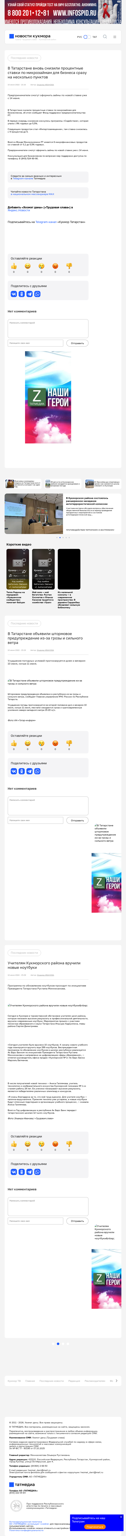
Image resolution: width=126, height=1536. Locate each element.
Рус (79, 37)
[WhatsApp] (37, 294)
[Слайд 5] (69, 537)
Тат (95, 37)
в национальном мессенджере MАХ (32, 194)
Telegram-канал (46, 222)
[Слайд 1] (56, 537)
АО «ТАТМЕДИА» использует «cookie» (29, 1523)
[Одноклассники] (22, 294)
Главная (30, 1380)
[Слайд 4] (66, 537)
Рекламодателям (95, 1380)
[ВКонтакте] (14, 294)
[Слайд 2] (60, 537)
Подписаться (95, 1526)
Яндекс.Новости (19, 210)
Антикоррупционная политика (25, 1521)
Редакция (74, 1380)
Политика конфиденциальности (26, 1530)
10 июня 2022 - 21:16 (17, 85)
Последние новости (24, 58)
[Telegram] (29, 294)
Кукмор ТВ (14, 1380)
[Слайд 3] (63, 537)
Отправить (77, 343)
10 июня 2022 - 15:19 (17, 650)
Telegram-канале (23, 178)
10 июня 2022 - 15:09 (17, 975)
